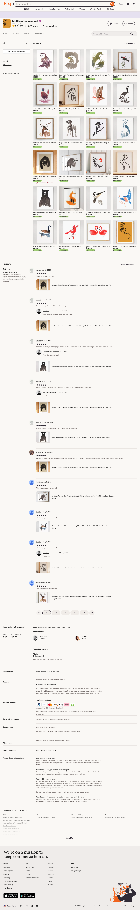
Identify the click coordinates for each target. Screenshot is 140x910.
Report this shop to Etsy (11, 73)
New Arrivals (39, 9)
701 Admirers (7, 65)
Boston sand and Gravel (11, 828)
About (26, 34)
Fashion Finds (69, 9)
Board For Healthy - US (10, 834)
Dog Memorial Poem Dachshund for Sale (16, 820)
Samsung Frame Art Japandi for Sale (15, 823)
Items (5, 34)
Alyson (38, 341)
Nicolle (38, 452)
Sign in (121, 4)
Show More (70, 838)
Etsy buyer (40, 422)
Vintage (82, 9)
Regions (133, 906)
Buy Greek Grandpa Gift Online (81, 817)
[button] (114, 23)
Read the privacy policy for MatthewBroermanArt (53, 740)
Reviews (15, 34)
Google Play (27, 895)
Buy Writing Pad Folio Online (115, 817)
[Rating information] (13, 26)
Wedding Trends (96, 9)
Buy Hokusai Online (9, 826)
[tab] (16, 43)
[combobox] (61, 4)
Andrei (38, 300)
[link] (39, 612)
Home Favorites (54, 9)
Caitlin (38, 482)
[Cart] (133, 4)
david (38, 270)
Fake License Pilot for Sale (46, 817)
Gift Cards (110, 9)
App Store (11, 895)
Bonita (38, 381)
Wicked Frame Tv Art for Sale (12, 817)
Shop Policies (39, 34)
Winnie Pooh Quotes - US (11, 831)
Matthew (46, 311)
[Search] (112, 4)
